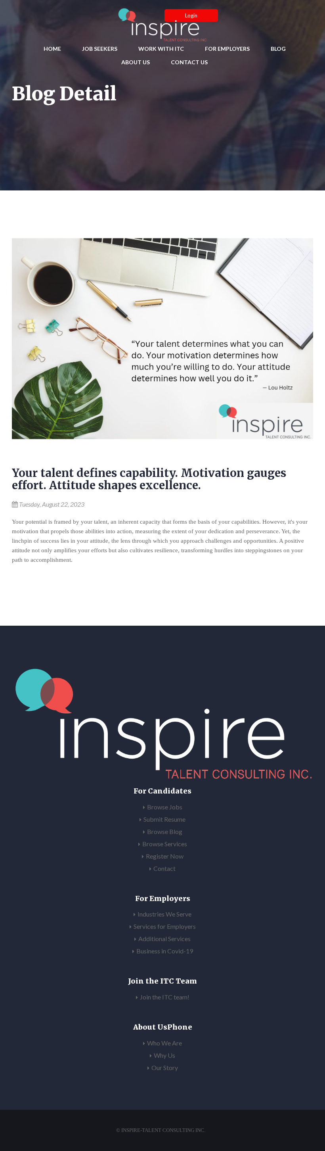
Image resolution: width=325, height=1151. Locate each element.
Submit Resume (164, 819)
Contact (164, 868)
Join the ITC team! (164, 997)
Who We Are (164, 1043)
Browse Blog (164, 831)
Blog (278, 48)
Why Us (164, 1055)
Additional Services (164, 938)
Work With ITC (161, 48)
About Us (135, 62)
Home (52, 48)
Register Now (165, 856)
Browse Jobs (164, 807)
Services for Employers (165, 926)
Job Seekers (99, 48)
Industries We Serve (164, 914)
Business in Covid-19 (164, 951)
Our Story (164, 1067)
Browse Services (164, 843)
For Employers (227, 48)
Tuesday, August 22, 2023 (51, 504)
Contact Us (189, 62)
